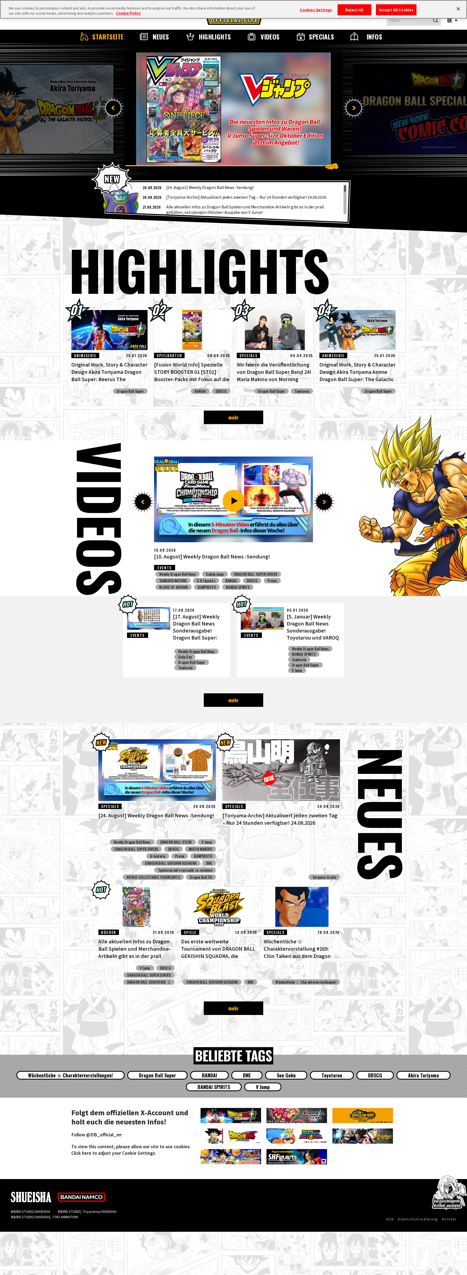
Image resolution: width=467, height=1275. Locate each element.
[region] (227, 199)
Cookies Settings (316, 9)
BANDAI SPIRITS (304, 654)
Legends (212, 574)
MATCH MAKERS (200, 849)
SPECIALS (321, 36)
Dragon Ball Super (130, 391)
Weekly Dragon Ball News (177, 574)
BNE (209, 863)
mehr (233, 417)
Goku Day (185, 657)
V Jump (297, 670)
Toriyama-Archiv (324, 877)
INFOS (374, 36)
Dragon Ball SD (201, 877)
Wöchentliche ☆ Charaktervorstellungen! (305, 982)
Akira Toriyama (423, 1075)
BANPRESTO (203, 856)
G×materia (157, 856)
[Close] (458, 9)
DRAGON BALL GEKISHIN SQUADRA (170, 863)
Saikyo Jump (168, 580)
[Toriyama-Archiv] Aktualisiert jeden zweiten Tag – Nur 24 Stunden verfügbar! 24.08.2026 (246, 197)
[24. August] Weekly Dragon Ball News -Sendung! (210, 187)
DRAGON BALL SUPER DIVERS (230, 580)
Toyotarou (302, 391)
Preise (289, 574)
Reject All (354, 9)
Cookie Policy (128, 13)
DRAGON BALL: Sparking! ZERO (251, 574)
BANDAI (200, 391)
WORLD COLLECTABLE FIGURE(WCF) (153, 877)
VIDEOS (270, 36)
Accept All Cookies (396, 9)
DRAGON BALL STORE (176, 842)
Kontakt (449, 1219)
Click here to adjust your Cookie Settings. (113, 1153)
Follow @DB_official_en (96, 1134)
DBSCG (221, 391)
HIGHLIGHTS (215, 36)
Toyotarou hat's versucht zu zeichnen (185, 870)
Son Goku (286, 1075)
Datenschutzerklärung (418, 1219)
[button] (113, 107)
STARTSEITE (108, 36)
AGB (390, 1219)
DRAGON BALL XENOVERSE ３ (283, 580)
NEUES (161, 36)
